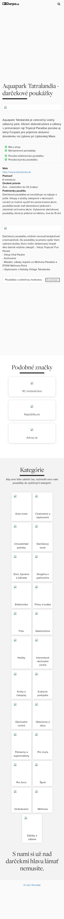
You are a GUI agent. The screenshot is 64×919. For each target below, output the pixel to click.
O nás (26, 885)
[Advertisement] (32, 42)
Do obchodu (52, 280)
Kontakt (36, 885)
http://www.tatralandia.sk (16, 172)
